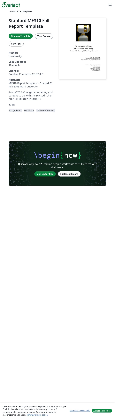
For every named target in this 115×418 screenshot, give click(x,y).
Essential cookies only (80, 410)
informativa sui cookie (37, 414)
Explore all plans (69, 173)
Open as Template (20, 36)
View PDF (16, 43)
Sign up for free (45, 173)
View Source (43, 36)
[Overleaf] (11, 5)
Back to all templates (20, 11)
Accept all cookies (102, 410)
